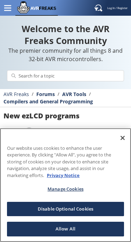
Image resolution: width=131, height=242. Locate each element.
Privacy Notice (63, 175)
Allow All (65, 229)
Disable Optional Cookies (65, 209)
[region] (65, 185)
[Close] (122, 138)
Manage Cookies (65, 189)
